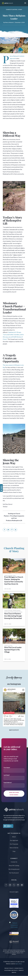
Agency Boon (18, 963)
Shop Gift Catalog (14, 865)
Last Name (6, 775)
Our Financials (14, 844)
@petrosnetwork (14, 730)
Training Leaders (18, 612)
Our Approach (14, 840)
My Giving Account (14, 869)
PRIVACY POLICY (9, 968)
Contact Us (14, 862)
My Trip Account (14, 873)
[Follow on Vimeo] (18, 885)
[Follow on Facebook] (6, 885)
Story (20, 9)
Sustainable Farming (9, 612)
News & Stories (14, 847)
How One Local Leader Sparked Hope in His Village (13, 649)
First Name (7, 767)
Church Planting (11, 9)
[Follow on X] (14, 885)
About (14, 836)
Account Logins (14, 892)
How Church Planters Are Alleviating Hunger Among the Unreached (13, 616)
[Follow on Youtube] (22, 885)
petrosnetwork (11, 689)
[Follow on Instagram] (10, 885)
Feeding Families (16, 610)
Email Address (7, 782)
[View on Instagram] (23, 690)
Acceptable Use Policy (10, 970)
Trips (14, 851)
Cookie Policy (18, 968)
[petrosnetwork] (5, 690)
